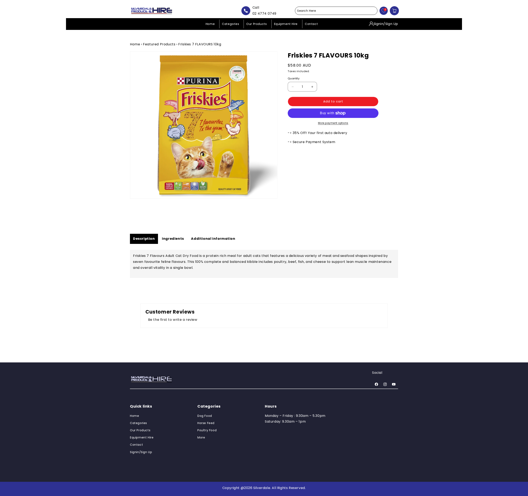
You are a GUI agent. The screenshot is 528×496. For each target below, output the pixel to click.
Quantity (293, 79)
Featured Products (159, 44)
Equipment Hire (141, 437)
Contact (136, 445)
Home (135, 44)
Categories (138, 423)
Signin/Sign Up (386, 23)
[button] (336, 11)
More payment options (333, 123)
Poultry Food (207, 430)
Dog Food (204, 416)
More (201, 437)
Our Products (140, 430)
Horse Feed (205, 423)
